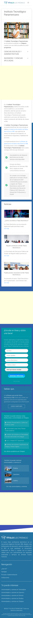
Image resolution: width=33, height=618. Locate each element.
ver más (6, 228)
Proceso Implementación (9, 574)
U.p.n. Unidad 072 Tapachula (15, 440)
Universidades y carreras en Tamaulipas (13, 589)
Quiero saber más (16, 406)
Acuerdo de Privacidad (16, 381)
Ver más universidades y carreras (16, 486)
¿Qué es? (4, 569)
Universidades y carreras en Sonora (12, 595)
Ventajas (4, 572)
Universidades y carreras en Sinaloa (12, 598)
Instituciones (5, 577)
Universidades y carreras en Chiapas (12, 601)
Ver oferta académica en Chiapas (14, 451)
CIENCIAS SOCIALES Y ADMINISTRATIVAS (12, 53)
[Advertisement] (16, 83)
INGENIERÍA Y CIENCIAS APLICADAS (13, 59)
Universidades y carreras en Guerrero (12, 592)
